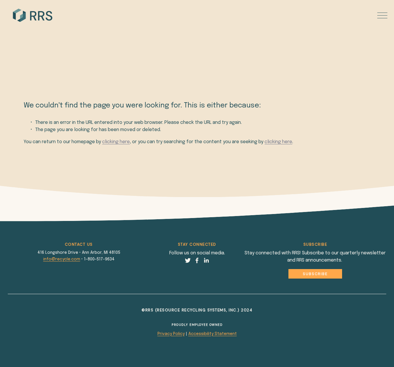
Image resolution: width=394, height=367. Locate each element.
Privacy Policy (171, 334)
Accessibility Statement (212, 334)
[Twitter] (188, 260)
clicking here (116, 141)
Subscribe (315, 273)
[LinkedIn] (206, 260)
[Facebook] (197, 260)
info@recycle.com (61, 259)
